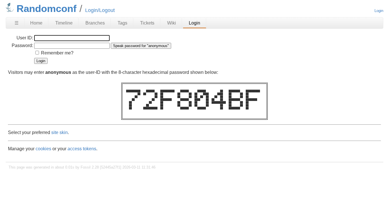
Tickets (147, 23)
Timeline (64, 23)
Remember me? (57, 52)
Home (36, 23)
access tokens (81, 148)
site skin (59, 132)
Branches (95, 23)
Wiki (171, 23)
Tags (122, 23)
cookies (43, 148)
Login (378, 11)
